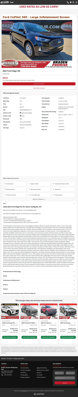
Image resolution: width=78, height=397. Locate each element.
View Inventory (25, 368)
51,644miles (53, 325)
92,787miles (14, 325)
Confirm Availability (11, 337)
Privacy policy (24, 375)
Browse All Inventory (39, 84)
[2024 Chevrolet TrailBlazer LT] (29, 311)
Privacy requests (25, 377)
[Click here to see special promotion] (39, 6)
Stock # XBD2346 (6, 321)
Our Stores (39, 375)
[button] (67, 2)
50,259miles (33, 325)
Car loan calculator (26, 370)
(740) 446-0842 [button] (8, 375)
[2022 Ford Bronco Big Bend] (49, 311)
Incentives (23, 372)
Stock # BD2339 (25, 321)
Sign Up (65, 383)
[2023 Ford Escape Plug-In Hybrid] (10, 311)
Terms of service (41, 377)
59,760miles (72, 325)
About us (39, 372)
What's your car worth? (43, 370)
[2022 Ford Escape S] (68, 311)
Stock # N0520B (44, 321)
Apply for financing (42, 368)
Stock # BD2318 (63, 321)
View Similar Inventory (39, 88)
